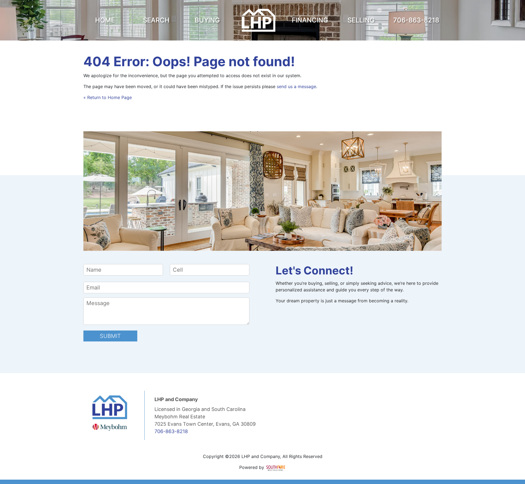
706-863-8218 (171, 431)
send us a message (296, 86)
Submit (110, 336)
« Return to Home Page (107, 97)
